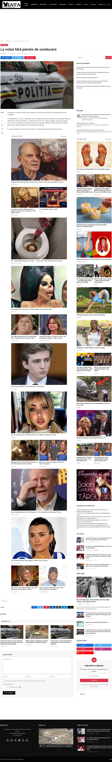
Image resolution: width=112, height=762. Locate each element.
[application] (56, 738)
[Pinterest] (2, 128)
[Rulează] (41, 746)
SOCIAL (86, 4)
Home (110, 759)
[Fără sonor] (68, 746)
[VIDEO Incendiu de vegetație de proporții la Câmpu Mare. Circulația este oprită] (36, 632)
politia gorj (4, 600)
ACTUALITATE (53, 4)
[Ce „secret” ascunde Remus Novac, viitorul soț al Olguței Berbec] (80, 548)
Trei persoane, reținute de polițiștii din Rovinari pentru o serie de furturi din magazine (61, 642)
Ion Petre (4, 53)
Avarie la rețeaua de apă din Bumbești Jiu (87, 77)
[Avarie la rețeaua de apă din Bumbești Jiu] (80, 624)
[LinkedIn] (2, 124)
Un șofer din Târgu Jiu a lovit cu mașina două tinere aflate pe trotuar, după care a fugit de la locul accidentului (11, 642)
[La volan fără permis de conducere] (37, 85)
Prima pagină (26, 4)
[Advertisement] (56, 26)
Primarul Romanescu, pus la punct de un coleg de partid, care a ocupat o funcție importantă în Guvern (98, 614)
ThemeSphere (20, 759)
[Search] (109, 4)
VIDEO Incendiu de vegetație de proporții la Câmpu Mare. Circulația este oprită (36, 641)
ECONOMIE (62, 4)
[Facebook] (2, 116)
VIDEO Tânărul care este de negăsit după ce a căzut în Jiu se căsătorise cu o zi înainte (98, 565)
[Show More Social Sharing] (37, 57)
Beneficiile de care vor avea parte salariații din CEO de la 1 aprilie (93, 527)
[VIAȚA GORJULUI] (11, 4)
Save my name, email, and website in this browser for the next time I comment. (25, 681)
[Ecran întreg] (71, 746)
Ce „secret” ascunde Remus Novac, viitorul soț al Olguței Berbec (93, 513)
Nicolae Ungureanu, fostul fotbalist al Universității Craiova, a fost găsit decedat (93, 600)
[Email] (2, 132)
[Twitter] (2, 120)
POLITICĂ (93, 4)
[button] (56, 738)
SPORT (100, 4)
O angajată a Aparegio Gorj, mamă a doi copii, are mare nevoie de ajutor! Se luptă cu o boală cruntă (98, 556)
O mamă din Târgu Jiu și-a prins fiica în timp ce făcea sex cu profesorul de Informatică (99, 538)
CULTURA (70, 4)
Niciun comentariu (23, 53)
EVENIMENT (34, 4)
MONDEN (78, 4)
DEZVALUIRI (43, 4)
